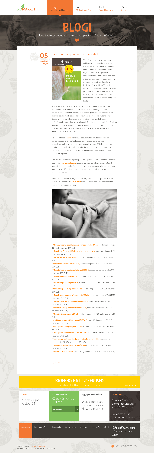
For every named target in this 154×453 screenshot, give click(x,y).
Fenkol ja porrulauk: (123, 427)
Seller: (116, 413)
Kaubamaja (56, 427)
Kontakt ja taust (127, 8)
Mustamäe (95, 427)
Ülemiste (83, 427)
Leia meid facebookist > (124, 446)
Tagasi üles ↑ (56, 363)
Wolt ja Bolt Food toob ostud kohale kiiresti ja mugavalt (93, 405)
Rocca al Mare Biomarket (120, 401)
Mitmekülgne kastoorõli (30, 401)
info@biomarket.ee (37, 446)
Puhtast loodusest (106, 8)
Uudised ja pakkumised (60, 8)
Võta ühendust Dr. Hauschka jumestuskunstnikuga (95, 382)
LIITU (78, 409)
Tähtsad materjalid (83, 8)
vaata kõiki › (132, 418)
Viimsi (106, 427)
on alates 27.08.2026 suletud (123, 405)
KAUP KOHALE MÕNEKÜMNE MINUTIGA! (92, 395)
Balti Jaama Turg (41, 427)
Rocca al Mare (70, 427)
